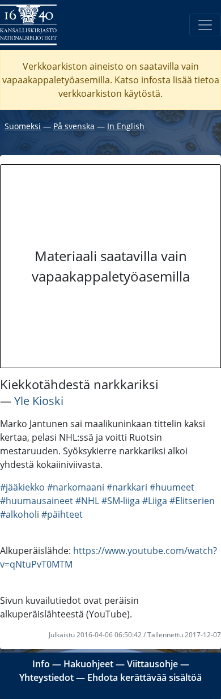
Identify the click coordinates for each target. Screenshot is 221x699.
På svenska (74, 126)
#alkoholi (19, 514)
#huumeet (172, 487)
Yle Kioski (38, 400)
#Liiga (154, 501)
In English (125, 126)
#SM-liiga (120, 501)
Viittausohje (152, 664)
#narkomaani (75, 487)
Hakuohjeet (88, 664)
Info (41, 664)
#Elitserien (192, 501)
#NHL (87, 501)
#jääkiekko (22, 487)
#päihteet (62, 514)
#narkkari (127, 487)
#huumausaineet (36, 501)
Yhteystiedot (46, 677)
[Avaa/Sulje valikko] (205, 25)
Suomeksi (23, 126)
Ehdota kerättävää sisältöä (144, 677)
